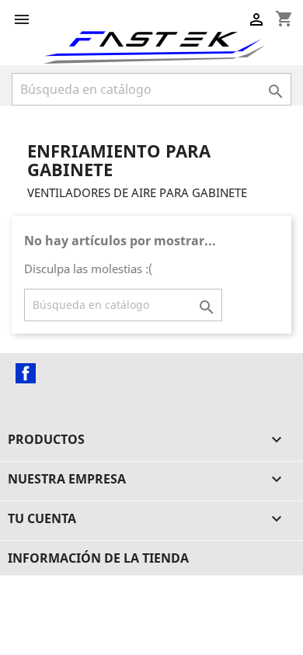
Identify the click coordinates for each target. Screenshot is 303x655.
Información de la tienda (98, 558)
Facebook (26, 373)
